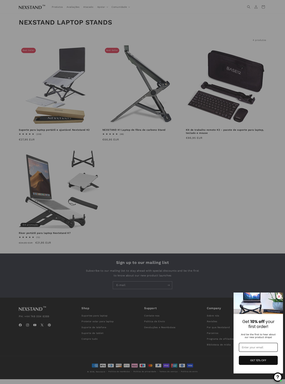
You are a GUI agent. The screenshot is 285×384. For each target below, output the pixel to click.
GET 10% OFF (258, 360)
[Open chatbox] (277, 377)
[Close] (279, 296)
